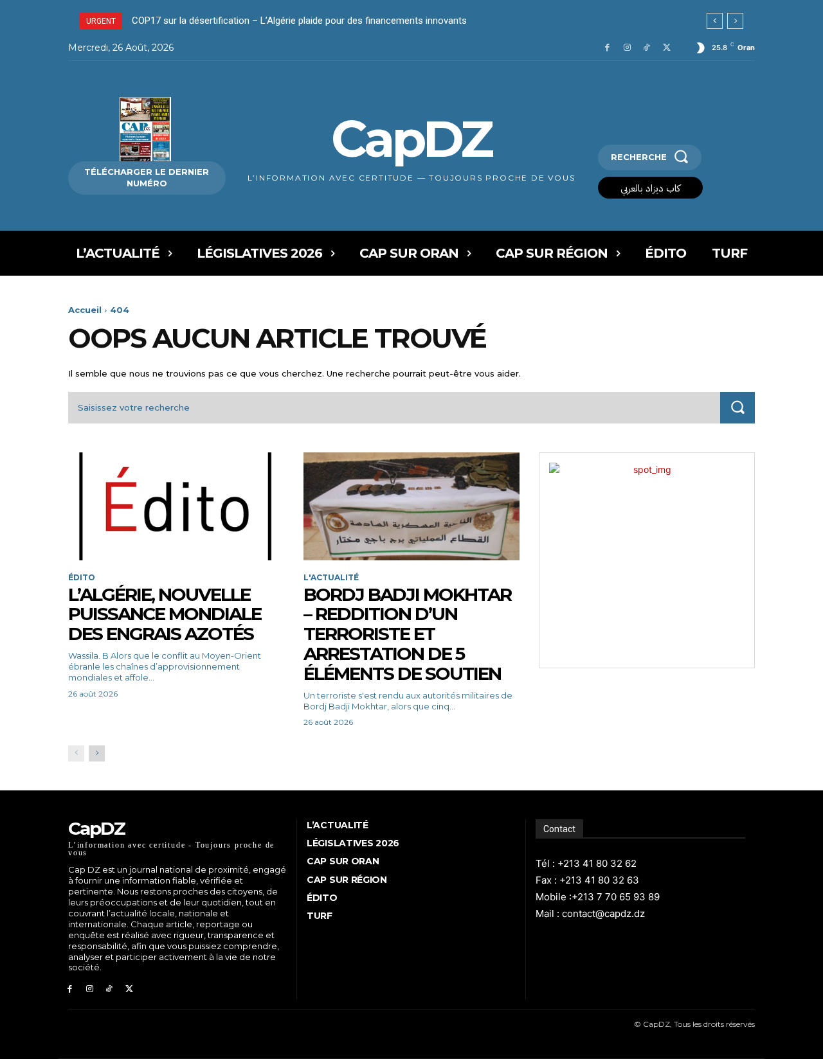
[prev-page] (76, 753)
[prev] (715, 21)
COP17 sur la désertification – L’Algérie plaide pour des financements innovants (299, 20)
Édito (81, 577)
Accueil (85, 310)
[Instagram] (627, 48)
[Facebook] (607, 48)
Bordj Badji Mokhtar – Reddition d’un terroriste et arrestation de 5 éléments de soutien (407, 633)
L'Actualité (331, 577)
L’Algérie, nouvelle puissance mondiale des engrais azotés (164, 614)
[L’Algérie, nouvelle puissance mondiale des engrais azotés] (176, 506)
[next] (735, 21)
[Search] (737, 407)
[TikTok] (646, 48)
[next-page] (97, 753)
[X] (666, 48)
